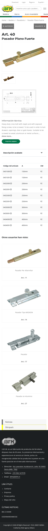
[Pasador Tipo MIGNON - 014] (24, 298)
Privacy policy (9, 496)
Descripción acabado (12, 153)
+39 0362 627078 (18, 473)
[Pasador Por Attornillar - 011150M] (24, 256)
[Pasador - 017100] (24, 339)
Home (4, 20)
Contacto (7, 489)
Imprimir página (11, 141)
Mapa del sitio (9, 500)
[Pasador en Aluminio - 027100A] (24, 381)
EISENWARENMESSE (9, 517)
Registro (32, 2)
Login (24, 2)
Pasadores (21, 20)
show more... (7, 136)
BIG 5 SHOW (6, 512)
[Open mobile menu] (44, 8)
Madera (6, 14)
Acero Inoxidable (31, 14)
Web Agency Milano (28, 528)
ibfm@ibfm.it (15, 477)
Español (41, 2)
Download (15, 2)
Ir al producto (24, 266)
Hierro (16, 14)
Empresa (7, 492)
